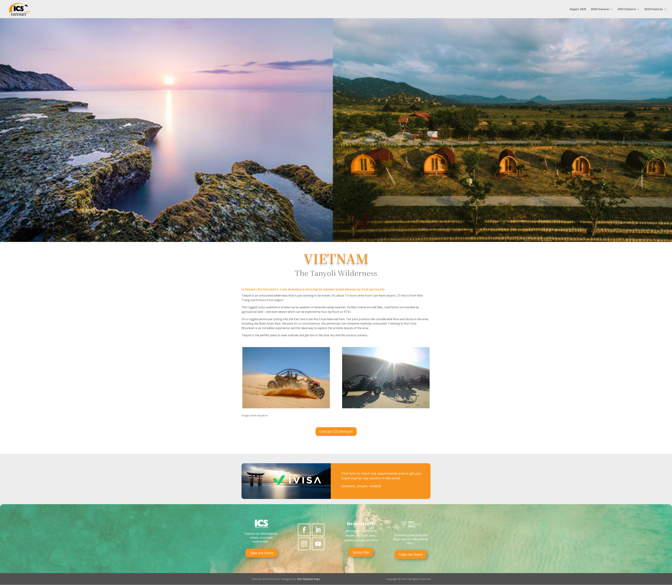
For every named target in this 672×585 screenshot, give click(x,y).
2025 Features (626, 9)
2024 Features (653, 9)
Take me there (261, 553)
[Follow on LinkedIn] (318, 530)
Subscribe (361, 552)
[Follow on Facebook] (304, 530)
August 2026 (578, 9)
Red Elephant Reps (309, 579)
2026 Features (600, 9)
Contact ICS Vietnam (336, 431)
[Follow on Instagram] (304, 544)
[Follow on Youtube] (318, 544)
